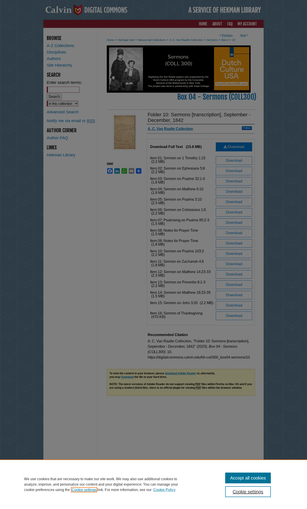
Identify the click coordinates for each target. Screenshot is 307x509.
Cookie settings (84, 490)
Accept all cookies (248, 477)
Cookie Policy (164, 490)
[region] (153, 484)
